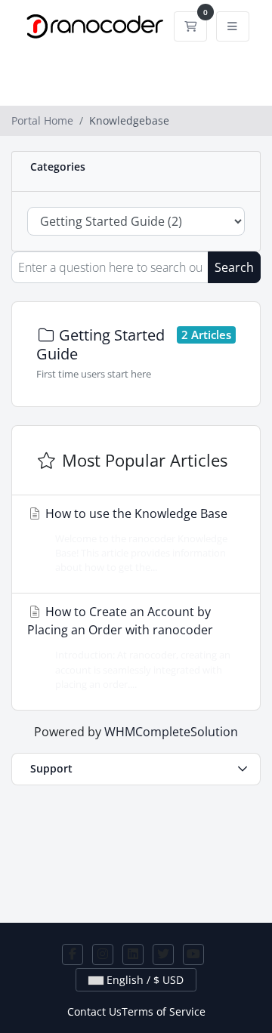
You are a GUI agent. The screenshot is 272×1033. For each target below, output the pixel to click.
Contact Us (94, 1011)
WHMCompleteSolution (171, 731)
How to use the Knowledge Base (134, 539)
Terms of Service (164, 1011)
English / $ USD (144, 980)
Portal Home (42, 120)
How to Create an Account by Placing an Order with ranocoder (128, 646)
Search (234, 267)
